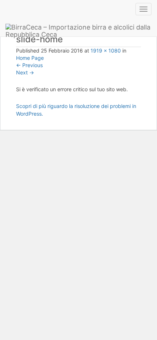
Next (25, 72)
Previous (29, 65)
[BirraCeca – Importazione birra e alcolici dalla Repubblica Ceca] (78, 27)
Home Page (30, 58)
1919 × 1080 (106, 50)
